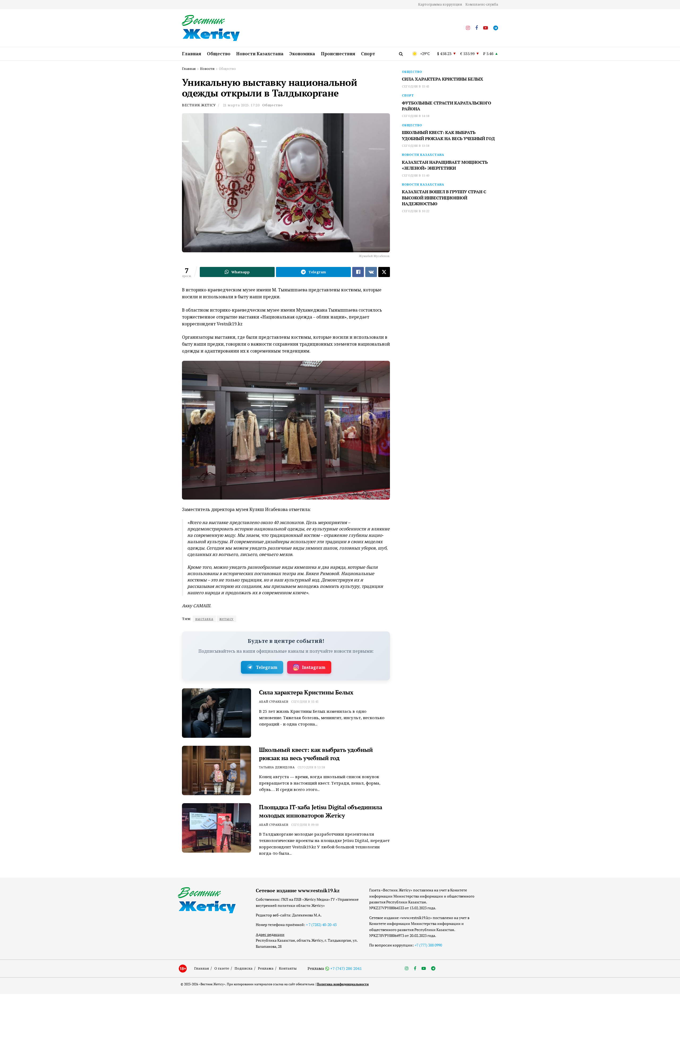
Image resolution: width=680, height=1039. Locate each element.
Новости (207, 68)
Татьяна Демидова (277, 767)
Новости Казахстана (259, 54)
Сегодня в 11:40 (416, 175)
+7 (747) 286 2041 (346, 968)
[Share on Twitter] (384, 272)
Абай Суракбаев (273, 701)
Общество (218, 54)
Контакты (288, 968)
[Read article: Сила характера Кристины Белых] (216, 713)
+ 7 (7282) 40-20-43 (321, 924)
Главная (191, 54)
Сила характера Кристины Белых (306, 692)
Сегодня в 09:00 (305, 825)
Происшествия (338, 54)
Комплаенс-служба (481, 4)
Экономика (302, 54)
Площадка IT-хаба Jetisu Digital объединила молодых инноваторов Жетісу (320, 811)
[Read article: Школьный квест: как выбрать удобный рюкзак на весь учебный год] (216, 770)
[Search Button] (401, 53)
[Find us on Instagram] (468, 28)
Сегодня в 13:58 (311, 767)
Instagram (313, 667)
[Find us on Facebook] (476, 28)
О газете (221, 968)
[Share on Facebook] (358, 272)
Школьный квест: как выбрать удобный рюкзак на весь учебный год (316, 754)
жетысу (226, 619)
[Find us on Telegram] (495, 28)
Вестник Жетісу (198, 105)
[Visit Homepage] (211, 28)
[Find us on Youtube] (485, 28)
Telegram (266, 667)
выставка (204, 619)
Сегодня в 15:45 (305, 701)
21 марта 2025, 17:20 (241, 105)
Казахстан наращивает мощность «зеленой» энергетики (445, 165)
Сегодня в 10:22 (416, 211)
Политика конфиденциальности (343, 984)
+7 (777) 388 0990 (428, 945)
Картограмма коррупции (440, 4)
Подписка (244, 968)
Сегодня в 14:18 (416, 116)
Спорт (368, 54)
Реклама (266, 968)
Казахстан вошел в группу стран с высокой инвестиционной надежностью (444, 198)
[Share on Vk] (371, 272)
